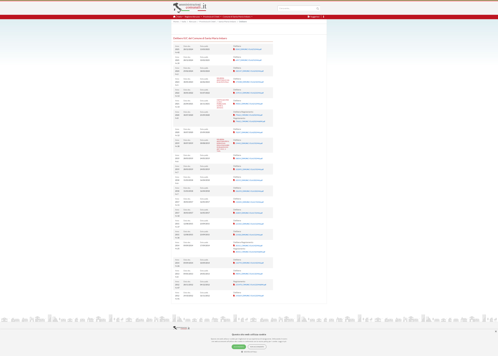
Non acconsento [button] (257, 347)
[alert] (249, 342)
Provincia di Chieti (207, 21)
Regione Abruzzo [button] (192, 16)
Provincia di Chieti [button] (211, 16)
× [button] (496, 332)
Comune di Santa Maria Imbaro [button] (237, 16)
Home (176, 21)
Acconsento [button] (239, 347)
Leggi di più (282, 341)
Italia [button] (179, 16)
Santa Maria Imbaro (227, 21)
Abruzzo (192, 21)
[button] (249, 351)
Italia (184, 21)
